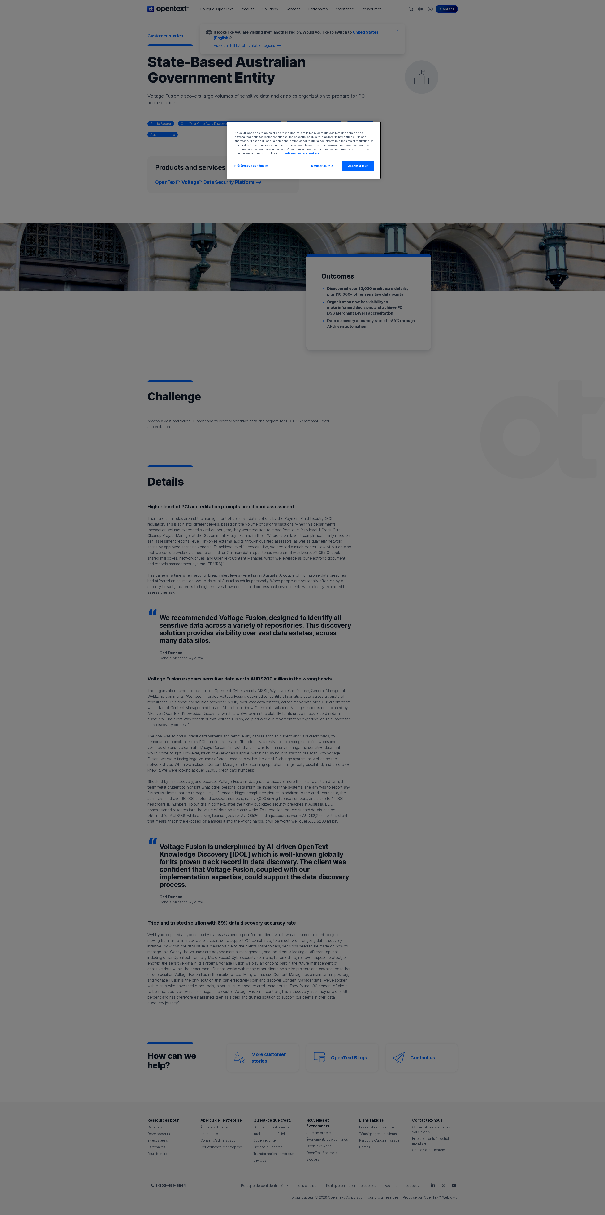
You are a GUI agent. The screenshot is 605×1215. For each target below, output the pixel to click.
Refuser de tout (322, 165)
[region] (304, 150)
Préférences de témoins (251, 165)
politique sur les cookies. (302, 153)
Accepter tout (358, 165)
